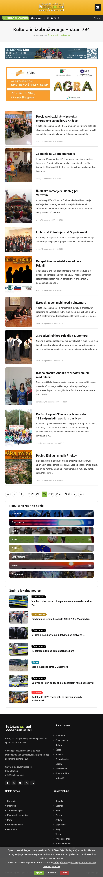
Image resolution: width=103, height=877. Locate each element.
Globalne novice (15, 824)
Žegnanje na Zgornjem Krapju (55, 153)
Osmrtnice (12, 829)
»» (81, 494)
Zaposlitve (61, 824)
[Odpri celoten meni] (97, 7)
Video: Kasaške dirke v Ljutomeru (50, 666)
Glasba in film (62, 773)
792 (31, 494)
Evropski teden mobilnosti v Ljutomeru (61, 302)
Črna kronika (62, 740)
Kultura (59, 745)
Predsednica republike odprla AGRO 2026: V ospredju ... (61, 619)
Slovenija (11, 801)
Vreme (59, 834)
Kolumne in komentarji (18, 815)
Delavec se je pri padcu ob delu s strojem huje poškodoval (63, 682)
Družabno (60, 735)
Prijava (97, 18)
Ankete (59, 820)
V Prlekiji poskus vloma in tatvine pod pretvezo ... (58, 635)
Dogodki (59, 801)
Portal (10, 820)
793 (38, 494)
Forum (59, 815)
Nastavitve (52, 873)
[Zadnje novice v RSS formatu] (59, 18)
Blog (58, 829)
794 (44, 494)
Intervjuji (11, 806)
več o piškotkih (61, 862)
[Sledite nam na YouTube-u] (52, 18)
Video (58, 810)
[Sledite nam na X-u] (55, 18)
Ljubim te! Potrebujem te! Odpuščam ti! (61, 232)
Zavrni (64, 873)
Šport (58, 750)
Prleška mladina (63, 843)
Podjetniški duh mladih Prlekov (56, 455)
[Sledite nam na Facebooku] (45, 18)
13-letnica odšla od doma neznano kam (53, 650)
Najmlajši (60, 778)
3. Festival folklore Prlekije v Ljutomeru (62, 335)
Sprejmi (39, 873)
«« (8, 494)
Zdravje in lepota (15, 810)
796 (58, 494)
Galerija (59, 806)
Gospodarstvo (62, 759)
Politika (59, 754)
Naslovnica (38, 35)
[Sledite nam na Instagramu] (48, 18)
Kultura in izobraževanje (58, 35)
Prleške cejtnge (63, 839)
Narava (59, 764)
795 (51, 494)
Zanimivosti (61, 768)
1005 (67, 494)
